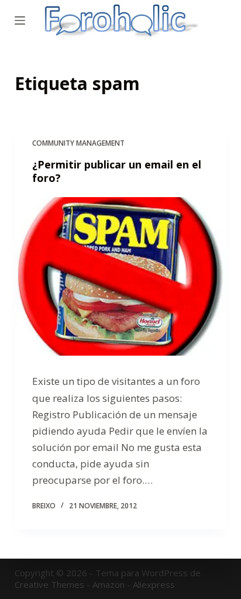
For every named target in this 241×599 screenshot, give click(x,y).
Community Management (78, 143)
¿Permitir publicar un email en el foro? (116, 171)
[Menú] (20, 20)
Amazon (108, 584)
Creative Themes (49, 584)
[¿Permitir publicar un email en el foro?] (121, 276)
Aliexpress (154, 584)
